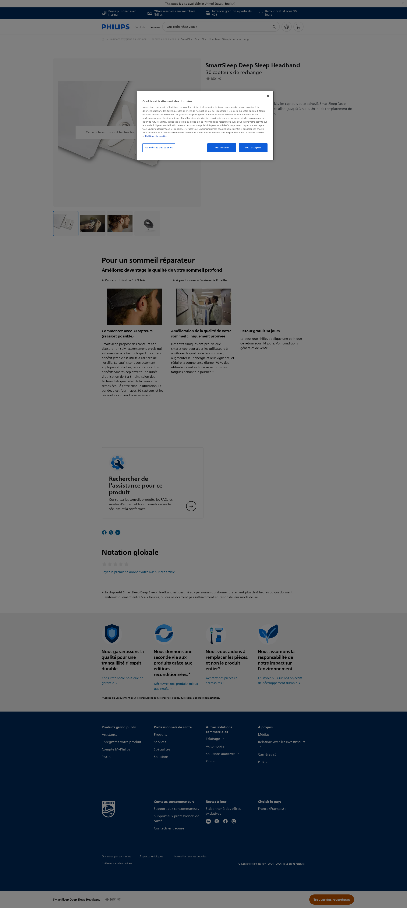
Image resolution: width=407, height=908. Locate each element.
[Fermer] (268, 96)
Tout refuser (221, 147)
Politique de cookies (156, 136)
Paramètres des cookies (159, 147)
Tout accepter (253, 147)
